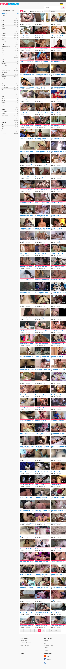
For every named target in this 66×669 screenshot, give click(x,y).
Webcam (10, 133)
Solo (10, 117)
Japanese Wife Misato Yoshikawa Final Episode (27, 100)
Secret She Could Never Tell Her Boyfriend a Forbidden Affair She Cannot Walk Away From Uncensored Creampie (27, 574)
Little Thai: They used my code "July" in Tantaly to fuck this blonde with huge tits (27, 612)
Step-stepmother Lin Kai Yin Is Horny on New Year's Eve (42, 420)
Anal (10, 20)
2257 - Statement (25, 645)
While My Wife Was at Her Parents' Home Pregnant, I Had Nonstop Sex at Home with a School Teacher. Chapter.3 (27, 253)
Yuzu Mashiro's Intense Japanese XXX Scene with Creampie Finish (58, 471)
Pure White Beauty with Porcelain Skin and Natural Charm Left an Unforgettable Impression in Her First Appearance (42, 471)
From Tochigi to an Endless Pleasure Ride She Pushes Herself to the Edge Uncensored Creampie (42, 561)
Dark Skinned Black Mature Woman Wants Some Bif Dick (58, 61)
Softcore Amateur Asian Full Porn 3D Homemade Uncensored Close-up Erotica (42, 61)
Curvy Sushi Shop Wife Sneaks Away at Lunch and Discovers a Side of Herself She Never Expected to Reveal (58, 510)
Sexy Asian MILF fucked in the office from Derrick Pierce (27, 177)
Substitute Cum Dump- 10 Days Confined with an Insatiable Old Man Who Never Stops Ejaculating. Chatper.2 (27, 266)
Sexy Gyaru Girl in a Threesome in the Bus (58, 151)
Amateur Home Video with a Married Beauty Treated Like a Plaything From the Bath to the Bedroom (58, 561)
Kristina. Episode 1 (56, 407)
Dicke (10, 48)
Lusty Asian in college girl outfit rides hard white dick (42, 164)
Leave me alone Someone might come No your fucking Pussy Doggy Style (42, 305)
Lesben (10, 85)
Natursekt (10, 94)
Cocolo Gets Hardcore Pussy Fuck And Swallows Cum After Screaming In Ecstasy (42, 600)
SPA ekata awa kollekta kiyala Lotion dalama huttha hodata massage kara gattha (58, 459)
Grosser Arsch (10, 68)
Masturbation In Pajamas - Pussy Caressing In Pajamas (58, 612)
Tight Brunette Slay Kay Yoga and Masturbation (27, 382)
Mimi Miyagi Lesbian (56, 394)
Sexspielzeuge (10, 115)
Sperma (10, 120)
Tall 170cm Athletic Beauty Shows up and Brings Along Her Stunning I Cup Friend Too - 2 (42, 523)
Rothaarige (10, 111)
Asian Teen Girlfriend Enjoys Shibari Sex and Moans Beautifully (27, 112)
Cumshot (10, 41)
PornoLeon (10, 1)
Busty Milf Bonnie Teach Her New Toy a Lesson (58, 356)
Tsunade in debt (24, 35)
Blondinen (10, 33)
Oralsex (10, 98)
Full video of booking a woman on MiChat (27, 330)
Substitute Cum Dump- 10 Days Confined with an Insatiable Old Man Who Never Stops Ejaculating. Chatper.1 (58, 202)
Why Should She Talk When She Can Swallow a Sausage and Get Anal (42, 241)
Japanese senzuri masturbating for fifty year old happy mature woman (58, 164)
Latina (10, 83)
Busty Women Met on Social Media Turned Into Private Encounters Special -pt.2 (27, 228)
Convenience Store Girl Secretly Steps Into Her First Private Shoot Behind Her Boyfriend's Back (58, 484)
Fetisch (10, 57)
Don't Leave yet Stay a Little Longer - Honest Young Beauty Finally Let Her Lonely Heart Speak (27, 523)
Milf (10, 89)
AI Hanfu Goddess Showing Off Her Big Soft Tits (27, 23)
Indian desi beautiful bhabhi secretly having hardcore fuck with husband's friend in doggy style (27, 343)
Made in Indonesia (25, 292)
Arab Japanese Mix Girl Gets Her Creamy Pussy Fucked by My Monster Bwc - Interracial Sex (27, 189)
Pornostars (37, 4)
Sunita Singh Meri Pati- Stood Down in (42, 125)
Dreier (10, 52)
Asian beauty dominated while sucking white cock (58, 138)
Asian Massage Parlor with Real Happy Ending (27, 600)
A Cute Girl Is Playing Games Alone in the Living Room (27, 279)
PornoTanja (18, 1)
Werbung (46, 640)
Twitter (48, 663)
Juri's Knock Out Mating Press (42, 292)
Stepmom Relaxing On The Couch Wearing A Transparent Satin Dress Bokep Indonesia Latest (42, 23)
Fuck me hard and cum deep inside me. (42, 279)
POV (10, 107)
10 (43, 630)
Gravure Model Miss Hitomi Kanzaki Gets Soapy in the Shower (42, 382)
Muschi (10, 91)
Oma (10, 96)
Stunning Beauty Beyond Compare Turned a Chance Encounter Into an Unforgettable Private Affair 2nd (42, 484)
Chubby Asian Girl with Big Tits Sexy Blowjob (42, 228)
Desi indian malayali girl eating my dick (27, 164)
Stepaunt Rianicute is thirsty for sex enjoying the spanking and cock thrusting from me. (58, 382)
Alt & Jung (10, 15)
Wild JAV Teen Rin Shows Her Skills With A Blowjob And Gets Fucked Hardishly (42, 407)
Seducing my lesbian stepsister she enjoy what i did (58, 343)
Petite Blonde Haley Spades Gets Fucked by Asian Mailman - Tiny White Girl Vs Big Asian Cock (58, 420)
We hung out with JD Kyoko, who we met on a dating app (27, 548)
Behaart (10, 31)
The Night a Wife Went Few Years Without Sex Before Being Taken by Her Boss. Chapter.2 (42, 266)
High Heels (10, 78)
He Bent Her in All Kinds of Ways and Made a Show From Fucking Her (42, 151)
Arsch (10, 22)
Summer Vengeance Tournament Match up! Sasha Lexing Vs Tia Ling (42, 356)
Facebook (49, 659)
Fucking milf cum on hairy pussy (58, 100)
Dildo (10, 50)
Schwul (10, 113)
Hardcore (10, 76)
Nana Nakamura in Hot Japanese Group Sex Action (58, 433)
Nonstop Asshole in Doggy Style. (42, 536)
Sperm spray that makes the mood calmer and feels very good (27, 536)
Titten (10, 128)
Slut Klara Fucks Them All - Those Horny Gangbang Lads (58, 305)
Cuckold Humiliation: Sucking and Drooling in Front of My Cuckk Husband (42, 625)
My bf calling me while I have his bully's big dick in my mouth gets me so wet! (42, 330)
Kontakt (45, 647)
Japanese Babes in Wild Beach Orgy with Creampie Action (27, 625)
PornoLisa (3, 1)
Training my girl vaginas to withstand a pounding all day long (42, 394)
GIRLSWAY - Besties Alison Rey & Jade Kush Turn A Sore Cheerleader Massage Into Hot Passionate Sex (58, 228)
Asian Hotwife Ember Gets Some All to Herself (27, 318)
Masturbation (10, 87)
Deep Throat (10, 44)
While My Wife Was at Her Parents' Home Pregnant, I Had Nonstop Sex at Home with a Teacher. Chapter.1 (42, 202)
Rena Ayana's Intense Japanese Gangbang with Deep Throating (27, 356)
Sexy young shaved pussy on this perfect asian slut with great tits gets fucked (42, 48)
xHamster (22, 24)
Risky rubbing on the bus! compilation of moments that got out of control (42, 343)
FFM (10, 59)
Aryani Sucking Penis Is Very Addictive (27, 420)
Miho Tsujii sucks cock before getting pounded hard (27, 394)
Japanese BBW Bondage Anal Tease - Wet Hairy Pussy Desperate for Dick (42, 189)
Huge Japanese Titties (26, 497)
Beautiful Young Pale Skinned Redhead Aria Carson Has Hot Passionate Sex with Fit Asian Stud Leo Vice (58, 241)
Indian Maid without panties (42, 74)
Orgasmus (10, 100)
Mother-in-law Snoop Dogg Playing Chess (27, 471)
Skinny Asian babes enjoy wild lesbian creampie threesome (27, 433)
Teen (10, 126)
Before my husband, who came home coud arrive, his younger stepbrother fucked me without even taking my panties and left (42, 459)
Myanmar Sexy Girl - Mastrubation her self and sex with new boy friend (27, 369)
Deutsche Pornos (10, 46)
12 (51, 630)
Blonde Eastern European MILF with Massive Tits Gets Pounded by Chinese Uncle (58, 574)
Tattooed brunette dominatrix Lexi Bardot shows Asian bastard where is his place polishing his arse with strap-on (42, 138)
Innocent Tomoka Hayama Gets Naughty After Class (42, 587)
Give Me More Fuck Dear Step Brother (27, 407)
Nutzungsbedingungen (26, 642)
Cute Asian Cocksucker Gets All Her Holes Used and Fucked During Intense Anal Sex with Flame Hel (58, 112)
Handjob (10, 74)
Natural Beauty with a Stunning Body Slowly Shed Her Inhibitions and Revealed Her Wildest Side (27, 510)
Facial (10, 55)
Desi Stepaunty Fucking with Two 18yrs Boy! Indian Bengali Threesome (58, 125)
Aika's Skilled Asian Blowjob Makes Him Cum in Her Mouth (58, 330)
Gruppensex (10, 72)
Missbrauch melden (48, 645)
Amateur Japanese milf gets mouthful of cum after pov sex (27, 48)
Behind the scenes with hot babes (27, 74)
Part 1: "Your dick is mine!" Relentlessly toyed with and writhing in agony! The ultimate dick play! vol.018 (58, 74)
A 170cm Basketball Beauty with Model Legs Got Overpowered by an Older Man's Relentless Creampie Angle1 (42, 446)
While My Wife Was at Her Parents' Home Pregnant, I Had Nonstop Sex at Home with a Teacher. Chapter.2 (58, 279)
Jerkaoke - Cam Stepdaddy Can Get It (27, 87)
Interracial (10, 81)
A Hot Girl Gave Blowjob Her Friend (27, 125)
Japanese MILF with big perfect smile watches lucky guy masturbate (27, 215)
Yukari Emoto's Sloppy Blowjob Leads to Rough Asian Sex (42, 369)
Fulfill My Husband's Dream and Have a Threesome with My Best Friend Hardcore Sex (58, 253)
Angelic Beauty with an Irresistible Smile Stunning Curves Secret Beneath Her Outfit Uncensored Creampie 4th (58, 523)
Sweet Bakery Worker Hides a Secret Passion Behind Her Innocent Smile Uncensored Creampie (42, 510)
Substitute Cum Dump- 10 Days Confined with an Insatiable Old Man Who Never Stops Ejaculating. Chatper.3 (58, 215)
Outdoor (10, 102)
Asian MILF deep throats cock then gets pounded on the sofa (27, 202)
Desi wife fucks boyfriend (42, 35)
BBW (10, 26)
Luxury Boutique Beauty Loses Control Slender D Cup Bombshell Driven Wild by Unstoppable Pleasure (58, 548)
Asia (10, 24)
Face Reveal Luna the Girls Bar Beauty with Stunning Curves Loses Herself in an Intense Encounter (27, 561)
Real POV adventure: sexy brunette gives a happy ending (42, 87)
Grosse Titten (10, 65)
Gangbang (10, 63)
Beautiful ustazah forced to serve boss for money (58, 318)
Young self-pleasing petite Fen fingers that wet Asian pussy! (27, 151)
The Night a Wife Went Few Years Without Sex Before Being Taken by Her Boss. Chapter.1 (42, 253)
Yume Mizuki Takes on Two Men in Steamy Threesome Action (58, 369)
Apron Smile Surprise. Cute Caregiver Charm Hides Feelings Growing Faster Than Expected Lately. (58, 446)
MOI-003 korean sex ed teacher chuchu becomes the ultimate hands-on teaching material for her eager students (42, 215)
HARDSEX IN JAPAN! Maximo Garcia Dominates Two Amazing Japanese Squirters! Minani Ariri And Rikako (42, 612)
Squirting (10, 122)
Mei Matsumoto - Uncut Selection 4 (42, 548)
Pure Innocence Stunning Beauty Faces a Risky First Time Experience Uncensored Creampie (58, 497)
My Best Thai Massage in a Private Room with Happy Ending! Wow (58, 587)
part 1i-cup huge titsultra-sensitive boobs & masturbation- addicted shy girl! (42, 112)
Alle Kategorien (26, 4)
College (10, 39)
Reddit (48, 656)
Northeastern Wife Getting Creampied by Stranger (27, 305)
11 (47, 630)
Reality (10, 109)
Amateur (10, 18)
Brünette (10, 37)
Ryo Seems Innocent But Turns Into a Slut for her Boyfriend (58, 23)
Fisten (10, 61)
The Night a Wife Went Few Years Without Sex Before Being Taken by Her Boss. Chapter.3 (27, 241)
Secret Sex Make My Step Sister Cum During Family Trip (58, 625)
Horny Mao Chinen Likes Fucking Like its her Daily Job (58, 87)
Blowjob (10, 35)
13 (56, 630)
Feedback (46, 650)
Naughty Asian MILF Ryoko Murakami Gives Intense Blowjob (27, 484)
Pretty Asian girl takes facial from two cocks (42, 177)
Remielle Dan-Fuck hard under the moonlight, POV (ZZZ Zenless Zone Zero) (42, 433)
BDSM (10, 28)
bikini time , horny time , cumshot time (58, 177)
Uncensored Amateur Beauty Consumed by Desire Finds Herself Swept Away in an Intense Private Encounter (42, 574)
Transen (10, 131)
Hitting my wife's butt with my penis (58, 536)
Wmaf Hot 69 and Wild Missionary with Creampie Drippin (42, 100)
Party (10, 104)
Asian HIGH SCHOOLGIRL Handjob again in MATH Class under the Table (27, 138)
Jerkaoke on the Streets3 (26, 587)
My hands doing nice (41, 318)
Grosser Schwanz (10, 70)
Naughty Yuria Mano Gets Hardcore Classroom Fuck (58, 600)
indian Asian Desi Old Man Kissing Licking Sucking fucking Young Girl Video (58, 266)
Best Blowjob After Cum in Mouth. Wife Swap (58, 189)
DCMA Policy (24, 640)
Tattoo (10, 124)
